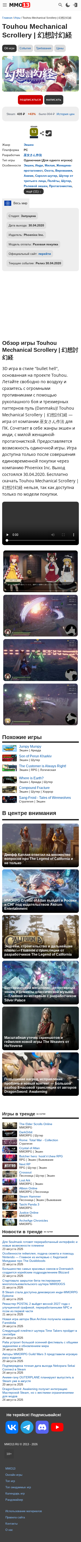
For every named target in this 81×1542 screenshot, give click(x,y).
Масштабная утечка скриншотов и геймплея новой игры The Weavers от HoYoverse (36, 1042)
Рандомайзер (14, 1499)
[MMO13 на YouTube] (57, 1428)
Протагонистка (60, 186)
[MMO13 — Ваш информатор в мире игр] (20, 5)
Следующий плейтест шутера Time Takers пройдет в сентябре (39, 1332)
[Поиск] (60, 5)
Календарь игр (15, 1493)
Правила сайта (15, 1517)
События (25, 48)
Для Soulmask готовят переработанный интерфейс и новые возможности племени (40, 1243)
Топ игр (10, 1481)
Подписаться (30, 99)
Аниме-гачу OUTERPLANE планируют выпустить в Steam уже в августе (38, 1379)
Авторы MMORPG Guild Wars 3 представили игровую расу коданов (40, 1355)
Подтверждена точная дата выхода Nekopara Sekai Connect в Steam (38, 1367)
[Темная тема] (68, 5)
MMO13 (10, 1468)
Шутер (66, 181)
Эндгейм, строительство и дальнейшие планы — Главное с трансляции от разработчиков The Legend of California (38, 950)
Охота (49, 170)
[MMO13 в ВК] (11, 1428)
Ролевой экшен (35, 186)
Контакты (11, 1523)
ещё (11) (32, 191)
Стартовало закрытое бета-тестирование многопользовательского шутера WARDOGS (33, 1282)
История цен (66, 114)
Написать (53, 99)
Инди (39, 165)
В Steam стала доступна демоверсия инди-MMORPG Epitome (40, 1294)
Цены (60, 48)
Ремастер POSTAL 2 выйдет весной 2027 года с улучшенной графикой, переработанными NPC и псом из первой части (37, 1307)
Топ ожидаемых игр (18, 1487)
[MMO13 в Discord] (42, 1428)
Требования (43, 48)
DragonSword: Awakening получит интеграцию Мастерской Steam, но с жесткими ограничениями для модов (38, 1392)
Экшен (28, 144)
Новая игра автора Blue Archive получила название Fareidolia (38, 1320)
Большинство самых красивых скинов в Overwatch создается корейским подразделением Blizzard (37, 1270)
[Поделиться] (41, 133)
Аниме (28, 175)
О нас (9, 1529)
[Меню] (4, 5)
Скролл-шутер (46, 175)
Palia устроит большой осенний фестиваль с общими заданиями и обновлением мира (40, 1344)
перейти (44, 253)
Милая (50, 165)
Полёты (53, 181)
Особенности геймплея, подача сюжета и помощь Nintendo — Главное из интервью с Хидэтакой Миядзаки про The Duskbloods (38, 1257)
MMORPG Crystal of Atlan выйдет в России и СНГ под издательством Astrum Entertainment (40, 904)
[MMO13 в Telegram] (27, 1428)
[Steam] (49, 133)
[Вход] (75, 5)
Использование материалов (23, 1511)
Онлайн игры (13, 1474)
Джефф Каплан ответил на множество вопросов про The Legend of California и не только (38, 859)
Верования (63, 170)
